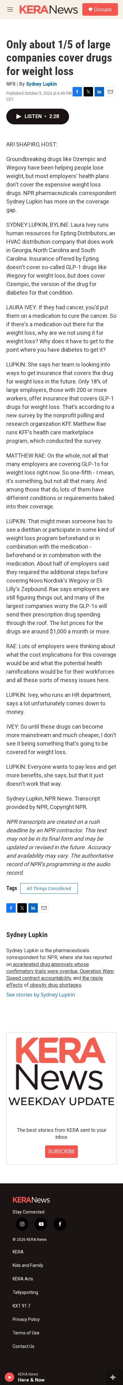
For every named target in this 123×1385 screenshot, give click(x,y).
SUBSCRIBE (61, 1151)
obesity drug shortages (55, 985)
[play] (10, 1377)
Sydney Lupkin (41, 84)
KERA (18, 1252)
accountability (55, 978)
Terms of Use (26, 1333)
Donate (103, 9)
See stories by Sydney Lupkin (40, 994)
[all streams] (114, 1377)
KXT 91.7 (21, 1306)
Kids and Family (28, 1265)
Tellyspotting (25, 1292)
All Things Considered (49, 888)
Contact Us (23, 1346)
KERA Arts (23, 1279)
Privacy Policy (26, 1319)
